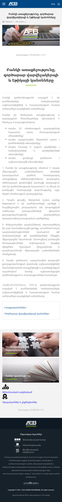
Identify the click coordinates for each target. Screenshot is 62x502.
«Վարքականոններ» (15, 307)
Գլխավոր (8, 21)
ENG (53, 4)
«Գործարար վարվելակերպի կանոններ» (27, 313)
